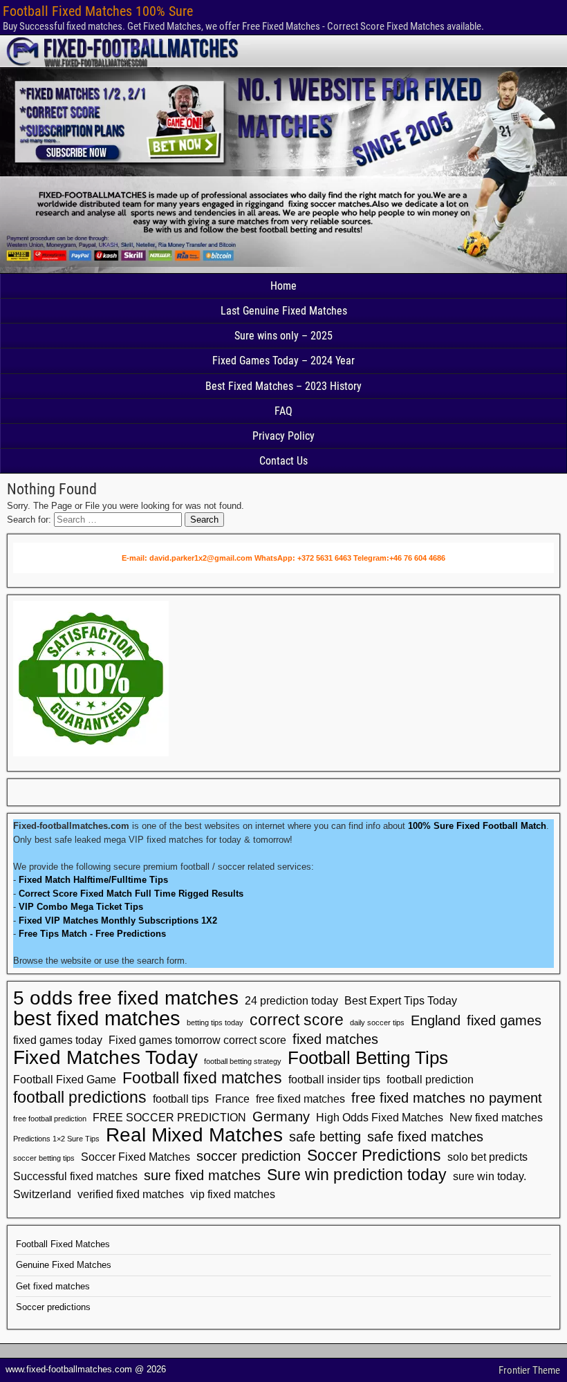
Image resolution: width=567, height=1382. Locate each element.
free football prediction (49, 1118)
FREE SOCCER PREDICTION (169, 1117)
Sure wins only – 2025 (283, 335)
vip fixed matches (232, 1194)
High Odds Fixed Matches (379, 1117)
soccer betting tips (44, 1158)
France (232, 1098)
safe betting (325, 1136)
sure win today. (489, 1176)
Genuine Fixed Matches (63, 1265)
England (436, 1020)
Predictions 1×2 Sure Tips (56, 1138)
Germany (281, 1116)
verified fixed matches (130, 1194)
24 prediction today (291, 1000)
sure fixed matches (202, 1175)
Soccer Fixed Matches (135, 1156)
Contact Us (283, 460)
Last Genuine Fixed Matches (284, 310)
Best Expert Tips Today (400, 1000)
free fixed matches (300, 1098)
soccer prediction (248, 1156)
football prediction (430, 1079)
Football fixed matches (202, 1078)
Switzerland (42, 1194)
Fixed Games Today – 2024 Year (283, 360)
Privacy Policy (283, 435)
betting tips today (215, 1022)
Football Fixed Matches (63, 1244)
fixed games (504, 1020)
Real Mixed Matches (194, 1135)
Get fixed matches (53, 1286)
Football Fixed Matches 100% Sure (98, 11)
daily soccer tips (377, 1022)
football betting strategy (242, 1061)
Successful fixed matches (75, 1176)
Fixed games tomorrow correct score (197, 1040)
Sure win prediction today (357, 1174)
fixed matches (335, 1039)
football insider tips (334, 1079)
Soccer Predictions (374, 1155)
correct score (297, 1019)
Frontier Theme (529, 1370)
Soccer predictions (53, 1307)
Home (283, 285)
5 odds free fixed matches (126, 998)
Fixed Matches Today (105, 1057)
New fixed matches (496, 1117)
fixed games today (57, 1040)
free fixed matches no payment (446, 1097)
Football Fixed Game (64, 1079)
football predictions (80, 1097)
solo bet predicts (487, 1156)
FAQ (283, 411)
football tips (181, 1098)
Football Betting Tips (368, 1057)
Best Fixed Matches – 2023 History (283, 386)
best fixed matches (96, 1018)
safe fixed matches (425, 1136)
